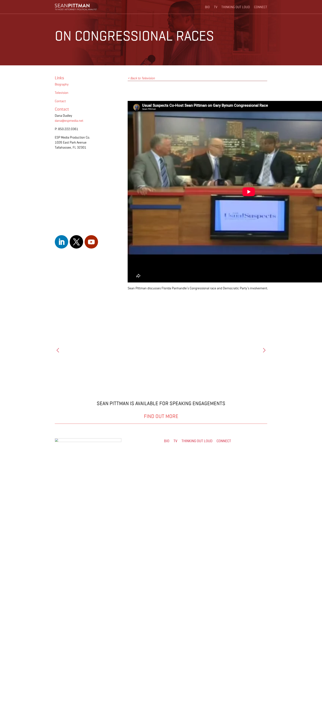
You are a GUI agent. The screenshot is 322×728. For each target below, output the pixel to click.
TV (215, 7)
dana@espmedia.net (69, 121)
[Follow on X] (76, 242)
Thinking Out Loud (235, 7)
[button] (264, 350)
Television (61, 93)
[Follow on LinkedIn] (61, 242)
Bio (207, 7)
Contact (60, 101)
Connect (260, 7)
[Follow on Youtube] (91, 242)
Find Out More (161, 416)
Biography (62, 84)
